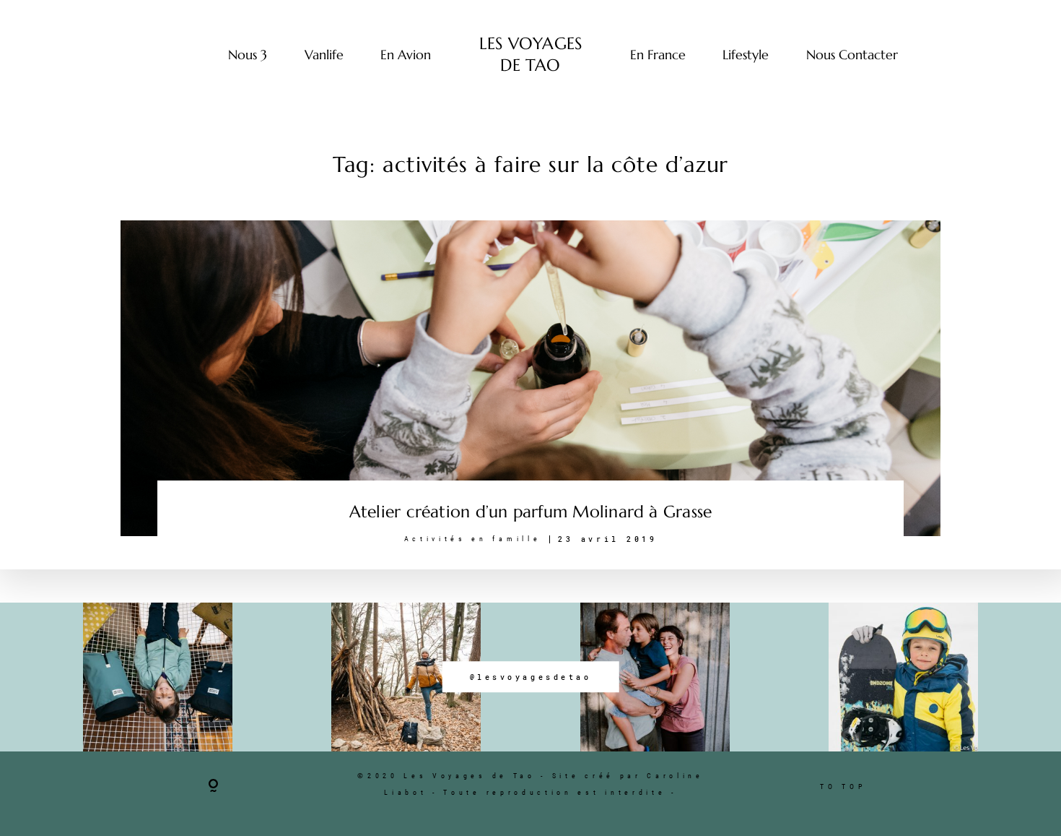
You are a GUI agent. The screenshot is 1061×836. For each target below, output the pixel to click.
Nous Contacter (852, 54)
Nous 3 (247, 54)
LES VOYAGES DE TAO (530, 54)
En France (658, 54)
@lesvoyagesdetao (531, 677)
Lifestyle (745, 54)
